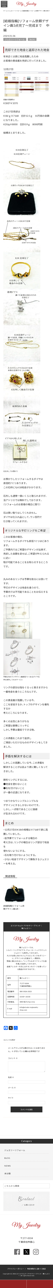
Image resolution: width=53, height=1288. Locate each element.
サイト (11, 1097)
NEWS (7, 1165)
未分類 (7, 1173)
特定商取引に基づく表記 (36, 1268)
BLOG (32, 39)
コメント (13, 1058)
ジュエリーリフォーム (15, 39)
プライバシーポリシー (15, 1268)
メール (12, 1087)
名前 (11, 1077)
